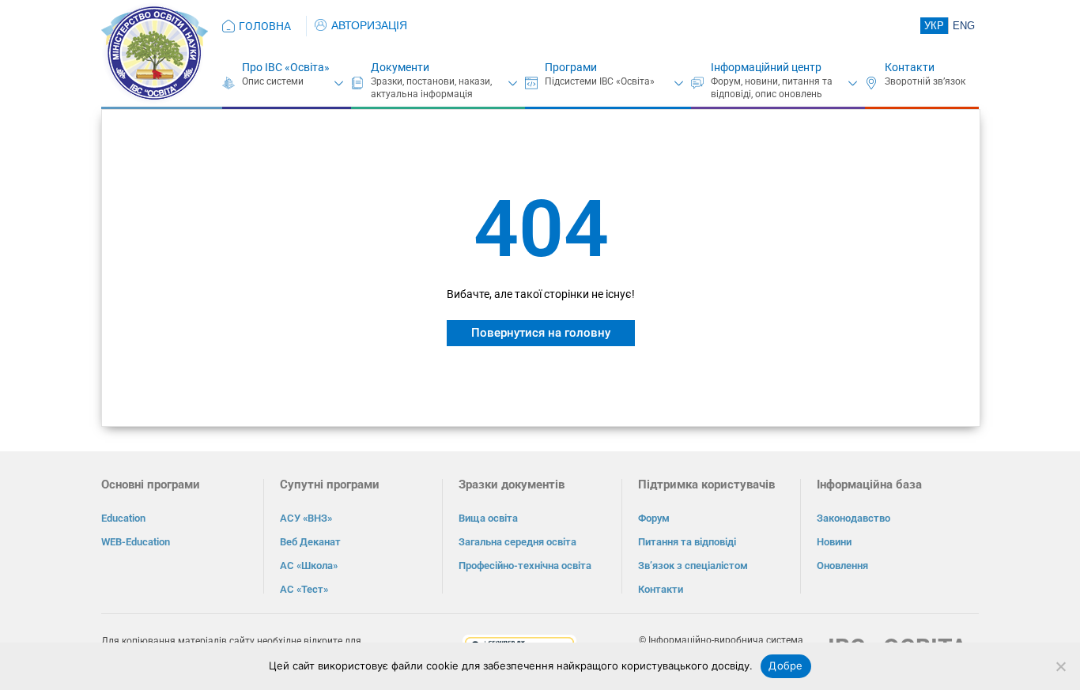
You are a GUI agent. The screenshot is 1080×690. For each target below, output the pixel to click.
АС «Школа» (309, 565)
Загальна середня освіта (517, 542)
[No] (1060, 666)
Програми (571, 67)
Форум (654, 518)
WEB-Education (135, 542)
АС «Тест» (304, 589)
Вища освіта (488, 518)
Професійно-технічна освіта (525, 565)
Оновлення (842, 565)
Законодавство (853, 518)
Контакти (910, 67)
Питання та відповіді (687, 542)
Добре (785, 665)
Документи (400, 67)
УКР (934, 26)
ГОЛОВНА (265, 26)
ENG (964, 26)
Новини (834, 542)
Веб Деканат (310, 542)
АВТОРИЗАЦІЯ (369, 25)
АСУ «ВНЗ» (306, 518)
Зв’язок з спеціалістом (693, 565)
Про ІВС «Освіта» (286, 67)
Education (123, 518)
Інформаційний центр (766, 67)
